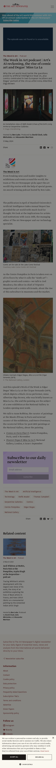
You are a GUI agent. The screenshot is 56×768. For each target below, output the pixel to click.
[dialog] (28, 751)
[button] (27, 764)
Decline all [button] (39, 757)
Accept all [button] (14, 757)
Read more (45, 751)
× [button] (53, 738)
